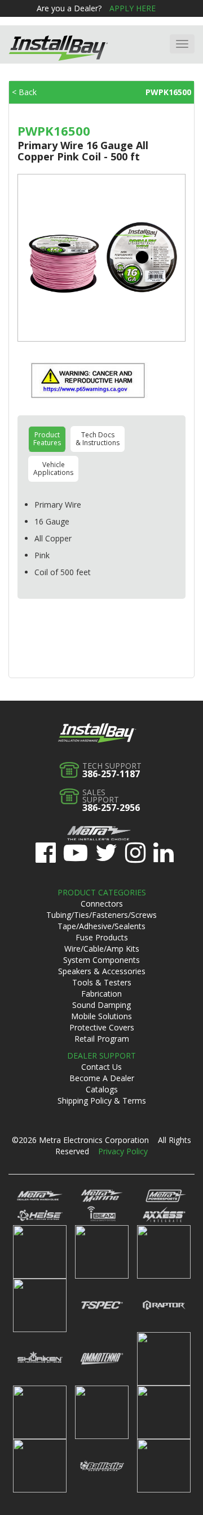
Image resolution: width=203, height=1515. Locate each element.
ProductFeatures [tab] (47, 438)
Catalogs (102, 1089)
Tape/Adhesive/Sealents (101, 926)
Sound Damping (101, 1004)
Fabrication (101, 993)
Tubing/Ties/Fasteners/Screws (101, 914)
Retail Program (101, 1038)
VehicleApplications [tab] (53, 468)
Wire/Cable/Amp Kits (101, 948)
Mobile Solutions (101, 1016)
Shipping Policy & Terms (102, 1100)
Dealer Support (101, 1055)
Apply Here (132, 8)
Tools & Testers (101, 982)
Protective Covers (101, 1027)
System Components (101, 959)
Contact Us (101, 1066)
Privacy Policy (123, 1151)
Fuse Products (102, 937)
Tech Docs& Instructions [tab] (98, 438)
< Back (24, 92)
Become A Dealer (101, 1078)
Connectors (102, 903)
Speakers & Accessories (101, 971)
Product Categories (102, 892)
